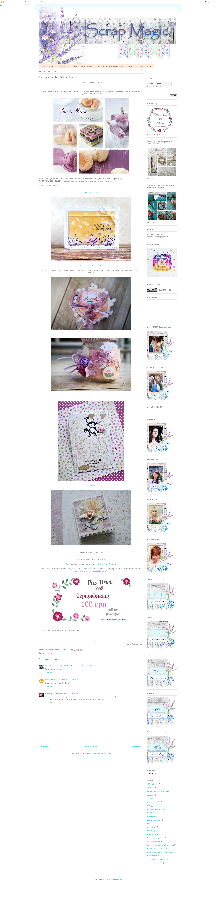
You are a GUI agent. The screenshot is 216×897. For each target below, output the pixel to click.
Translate (164, 87)
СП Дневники (152, 856)
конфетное (151, 816)
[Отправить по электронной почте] (72, 650)
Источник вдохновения (156, 809)
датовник (150, 795)
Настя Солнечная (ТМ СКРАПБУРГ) (59, 666)
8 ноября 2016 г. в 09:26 (69, 694)
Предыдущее (136, 746)
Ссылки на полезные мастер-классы (111, 66)
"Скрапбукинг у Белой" (105, 564)
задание (150, 798)
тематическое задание (155, 859)
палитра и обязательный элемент (160, 845)
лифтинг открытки (154, 820)
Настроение (50, 653)
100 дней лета (152, 784)
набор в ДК (151, 831)
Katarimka (91, 486)
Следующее (45, 746)
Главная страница (48, 66)
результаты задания (155, 848)
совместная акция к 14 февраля (159, 852)
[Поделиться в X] (77, 650)
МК (148, 823)
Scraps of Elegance (52, 680)
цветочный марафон (155, 863)
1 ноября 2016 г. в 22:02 (83, 666)
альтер (149, 788)
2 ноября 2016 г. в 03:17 (70, 680)
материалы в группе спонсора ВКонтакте (90, 571)
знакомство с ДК (153, 802)
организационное (153, 841)
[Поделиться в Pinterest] (81, 650)
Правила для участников (68, 66)
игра (149, 806)
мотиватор (151, 827)
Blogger (119, 880)
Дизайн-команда (87, 66)
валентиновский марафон (157, 791)
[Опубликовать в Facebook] (79, 650)
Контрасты (151, 813)
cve (91, 396)
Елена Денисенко (52, 694)
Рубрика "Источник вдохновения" (140, 66)
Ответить (48, 672)
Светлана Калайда (91, 192)
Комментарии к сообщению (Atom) (98, 753)
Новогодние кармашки (155, 838)
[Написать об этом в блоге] (74, 650)
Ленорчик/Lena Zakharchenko (91, 266)
